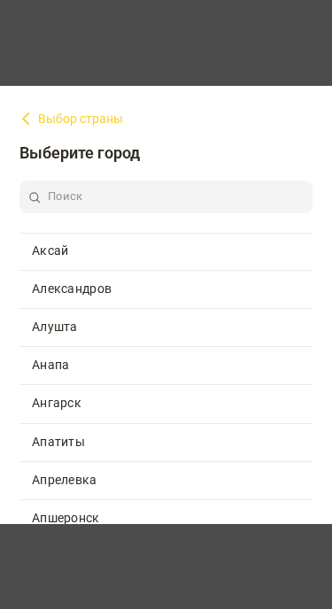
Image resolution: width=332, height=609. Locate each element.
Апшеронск (66, 518)
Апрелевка (64, 480)
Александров (72, 288)
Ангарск (56, 403)
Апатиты (58, 442)
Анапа (51, 365)
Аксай (50, 250)
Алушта (55, 327)
